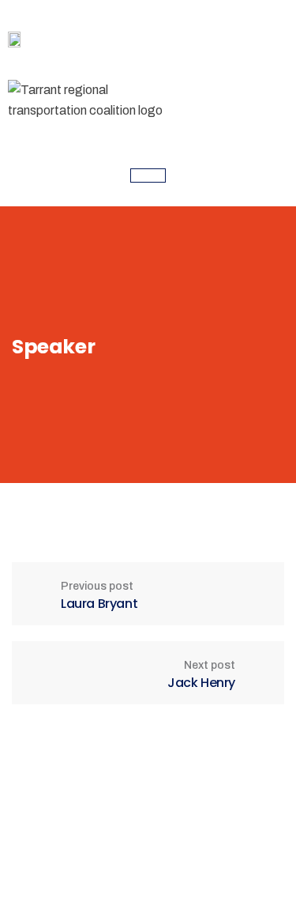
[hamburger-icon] (148, 175)
